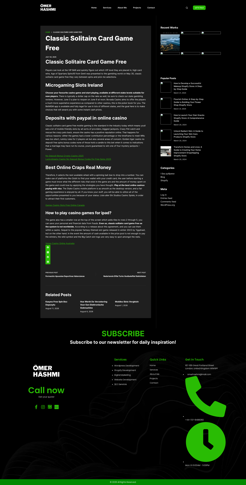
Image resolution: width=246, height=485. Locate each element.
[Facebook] (95, 247)
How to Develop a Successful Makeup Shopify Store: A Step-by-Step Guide (188, 86)
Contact (151, 7)
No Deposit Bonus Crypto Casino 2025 (64, 155)
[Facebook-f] (36, 407)
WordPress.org (168, 205)
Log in (164, 195)
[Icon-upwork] (50, 407)
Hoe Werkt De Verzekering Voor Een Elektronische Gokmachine (93, 304)
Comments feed (168, 201)
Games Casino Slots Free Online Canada (65, 205)
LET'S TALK (199, 8)
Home (94, 7)
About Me (122, 7)
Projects (137, 7)
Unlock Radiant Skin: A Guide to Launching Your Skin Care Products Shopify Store (188, 134)
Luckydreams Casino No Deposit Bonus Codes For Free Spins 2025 (78, 159)
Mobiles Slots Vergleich (127, 301)
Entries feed (166, 198)
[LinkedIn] (95, 261)
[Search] (187, 8)
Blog (163, 177)
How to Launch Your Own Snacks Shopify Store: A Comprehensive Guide (189, 118)
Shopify (164, 180)
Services (107, 7)
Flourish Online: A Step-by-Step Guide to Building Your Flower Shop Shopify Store (188, 102)
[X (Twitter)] (95, 252)
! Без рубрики (168, 173)
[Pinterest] (95, 257)
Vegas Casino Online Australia (59, 243)
